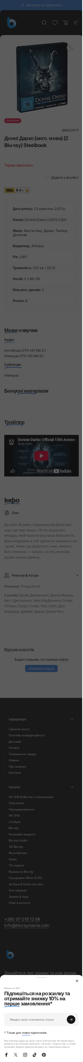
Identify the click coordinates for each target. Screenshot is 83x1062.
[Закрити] (77, 981)
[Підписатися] (71, 1019)
